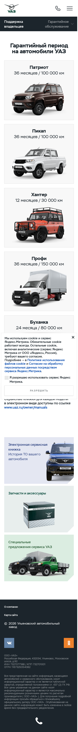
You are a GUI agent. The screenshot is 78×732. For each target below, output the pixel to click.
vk (9, 643)
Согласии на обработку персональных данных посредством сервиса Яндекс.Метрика (34, 367)
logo (11, 8)
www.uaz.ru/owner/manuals (25, 407)
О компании (11, 606)
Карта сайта (11, 615)
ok (69, 643)
